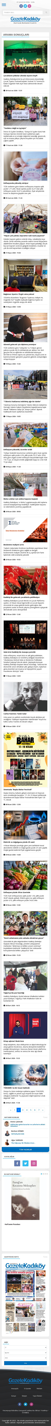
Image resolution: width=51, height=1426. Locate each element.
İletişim (24, 1396)
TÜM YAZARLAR (25, 1149)
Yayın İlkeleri (37, 1396)
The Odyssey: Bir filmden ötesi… (23, 1143)
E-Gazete (27, 1388)
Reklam (39, 1388)
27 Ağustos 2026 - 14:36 (26, 2)
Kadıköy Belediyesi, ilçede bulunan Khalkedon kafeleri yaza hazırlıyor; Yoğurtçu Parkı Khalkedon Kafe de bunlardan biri (24, 998)
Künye (13, 1396)
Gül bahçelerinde (17, 1134)
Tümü (45, 1117)
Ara (25, 1363)
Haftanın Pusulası (12, 1224)
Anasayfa (14, 1388)
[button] (41, 1174)
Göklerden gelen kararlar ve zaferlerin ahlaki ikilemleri (27, 1125)
